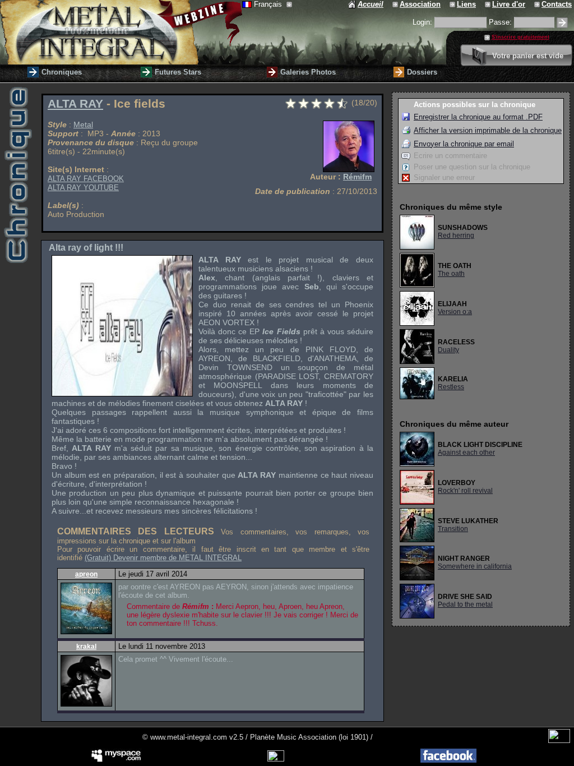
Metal (83, 124)
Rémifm (357, 176)
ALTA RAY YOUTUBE (83, 187)
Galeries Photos (308, 72)
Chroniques (61, 72)
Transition (453, 529)
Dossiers (422, 72)
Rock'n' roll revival (465, 491)
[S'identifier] (562, 22)
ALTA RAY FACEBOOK (86, 178)
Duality (448, 350)
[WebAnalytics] (559, 740)
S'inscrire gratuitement (520, 37)
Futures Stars (178, 72)
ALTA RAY (75, 103)
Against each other (466, 452)
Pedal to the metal (465, 604)
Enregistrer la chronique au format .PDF (478, 117)
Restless (451, 387)
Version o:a (455, 312)
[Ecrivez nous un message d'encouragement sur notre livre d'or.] (488, 4)
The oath (451, 274)
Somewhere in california (475, 566)
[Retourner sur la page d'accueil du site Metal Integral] (121, 32)
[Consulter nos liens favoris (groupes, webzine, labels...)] (453, 4)
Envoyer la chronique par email (464, 144)
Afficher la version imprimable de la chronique (488, 130)
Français (269, 4)
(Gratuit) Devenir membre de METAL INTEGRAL (163, 557)
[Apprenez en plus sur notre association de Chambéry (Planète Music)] (396, 4)
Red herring (456, 235)
